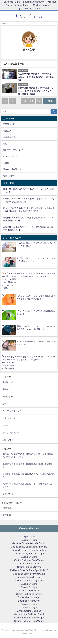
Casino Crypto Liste (29, 590)
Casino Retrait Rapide (29, 563)
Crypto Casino (29, 536)
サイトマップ (8, 494)
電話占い (7, 131)
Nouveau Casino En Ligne (29, 577)
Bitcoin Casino (32, 8)
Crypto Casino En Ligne (29, 611)
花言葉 (6, 163)
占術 (5, 144)
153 (39, 101)
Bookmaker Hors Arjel (29, 597)
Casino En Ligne (29, 540)
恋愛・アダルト (10, 176)
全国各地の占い (10, 137)
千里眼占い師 (9, 124)
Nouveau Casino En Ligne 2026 (29, 580)
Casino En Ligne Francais (29, 594)
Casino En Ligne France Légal (29, 553)
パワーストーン (10, 156)
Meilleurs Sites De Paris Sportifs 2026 (29, 570)
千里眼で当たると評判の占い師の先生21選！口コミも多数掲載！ (27, 465)
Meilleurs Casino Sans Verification (29, 543)
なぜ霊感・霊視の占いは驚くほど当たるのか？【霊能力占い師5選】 (29, 475)
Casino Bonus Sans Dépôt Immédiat (29, 547)
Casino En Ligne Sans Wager (29, 560)
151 (24, 101)
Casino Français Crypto (29, 567)
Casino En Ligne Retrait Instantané (29, 550)
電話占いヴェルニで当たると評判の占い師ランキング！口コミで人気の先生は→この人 (28, 455)
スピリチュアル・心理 (13, 150)
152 (32, 101)
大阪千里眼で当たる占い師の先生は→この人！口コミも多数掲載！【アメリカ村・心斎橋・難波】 (35, 91)
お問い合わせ (8, 508)
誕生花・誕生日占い (12, 169)
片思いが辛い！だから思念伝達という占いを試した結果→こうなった (28, 485)
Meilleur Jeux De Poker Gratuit (29, 614)
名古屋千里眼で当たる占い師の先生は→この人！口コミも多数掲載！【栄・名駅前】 (35, 77)
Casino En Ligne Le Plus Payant (29, 574)
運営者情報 (7, 515)
